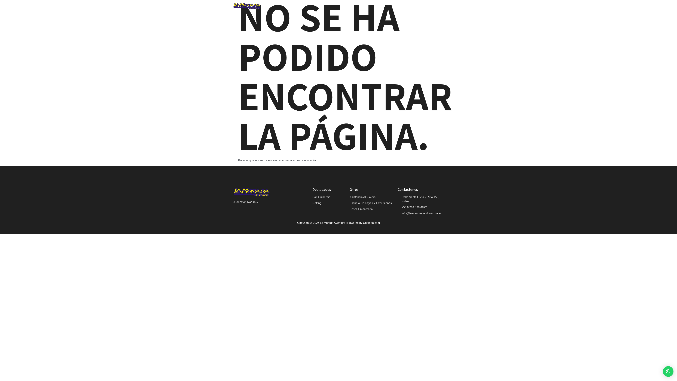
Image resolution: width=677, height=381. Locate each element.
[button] (668, 371)
